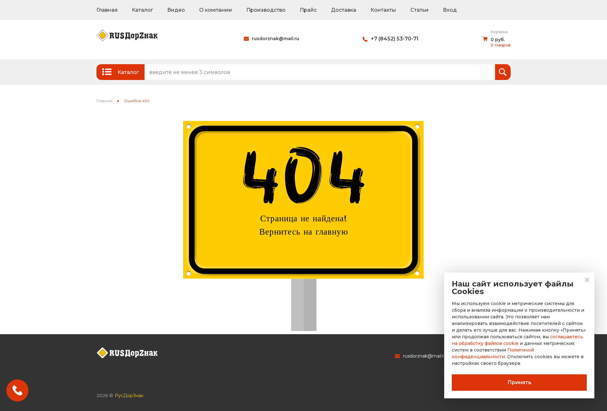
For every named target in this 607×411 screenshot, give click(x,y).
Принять (519, 382)
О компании (215, 10)
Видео (176, 10)
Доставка (343, 10)
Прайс (308, 10)
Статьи (419, 10)
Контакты (383, 10)
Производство (265, 10)
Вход (450, 10)
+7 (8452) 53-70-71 (395, 39)
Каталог (142, 10)
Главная (107, 10)
